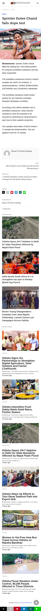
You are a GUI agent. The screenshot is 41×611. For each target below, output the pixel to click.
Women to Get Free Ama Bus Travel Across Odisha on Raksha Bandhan (19, 540)
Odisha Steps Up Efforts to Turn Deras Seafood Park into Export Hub (19, 496)
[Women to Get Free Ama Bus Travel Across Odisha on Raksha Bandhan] (20, 520)
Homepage (5, 9)
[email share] (7, 192)
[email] (10, 609)
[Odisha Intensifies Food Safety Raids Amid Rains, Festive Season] (20, 390)
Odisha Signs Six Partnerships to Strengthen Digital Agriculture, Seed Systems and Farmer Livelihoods (18, 363)
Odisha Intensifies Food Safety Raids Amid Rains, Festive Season (17, 409)
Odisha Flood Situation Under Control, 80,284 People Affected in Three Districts (20, 584)
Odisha (4, 353)
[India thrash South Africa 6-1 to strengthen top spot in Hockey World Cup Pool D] (20, 262)
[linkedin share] (16, 192)
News (13, 9)
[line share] (24, 192)
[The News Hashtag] (20, 3)
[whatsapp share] (20, 192)
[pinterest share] (12, 192)
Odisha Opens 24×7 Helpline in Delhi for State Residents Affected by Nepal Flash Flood (20, 244)
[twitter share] (3, 192)
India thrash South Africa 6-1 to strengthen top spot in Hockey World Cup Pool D (17, 279)
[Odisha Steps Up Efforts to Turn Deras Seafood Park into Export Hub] (20, 477)
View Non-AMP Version (26, 602)
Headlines (6, 445)
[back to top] (36, 602)
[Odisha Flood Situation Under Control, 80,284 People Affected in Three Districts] (20, 564)
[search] (37, 3)
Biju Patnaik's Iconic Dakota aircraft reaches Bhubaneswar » (22, 167)
